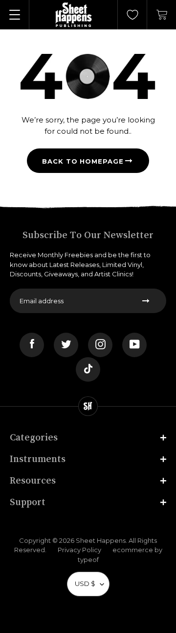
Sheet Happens (101, 540)
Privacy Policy (79, 550)
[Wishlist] (132, 14)
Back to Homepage (83, 161)
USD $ (85, 583)
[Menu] (14, 14)
